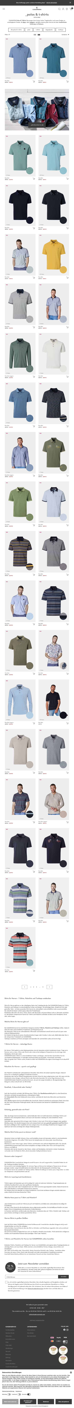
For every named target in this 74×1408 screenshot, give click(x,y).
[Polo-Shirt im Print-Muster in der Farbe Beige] (53, 651)
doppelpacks (49, 30)
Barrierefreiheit (31, 1336)
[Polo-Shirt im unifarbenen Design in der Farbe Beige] (53, 799)
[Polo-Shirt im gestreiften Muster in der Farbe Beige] (20, 552)
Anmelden (63, 1276)
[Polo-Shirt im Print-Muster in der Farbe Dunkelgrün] (53, 453)
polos (28, 30)
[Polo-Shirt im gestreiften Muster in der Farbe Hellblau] (53, 502)
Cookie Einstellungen (12, 1367)
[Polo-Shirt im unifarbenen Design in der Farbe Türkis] (20, 403)
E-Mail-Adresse (11, 1277)
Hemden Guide (10, 1333)
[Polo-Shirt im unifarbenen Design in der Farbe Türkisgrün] (20, 156)
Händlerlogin (9, 1348)
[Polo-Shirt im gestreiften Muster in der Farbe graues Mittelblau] (53, 552)
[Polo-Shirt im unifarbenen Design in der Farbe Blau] (20, 849)
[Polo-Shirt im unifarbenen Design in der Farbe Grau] (20, 750)
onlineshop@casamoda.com (37, 1314)
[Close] (70, 3)
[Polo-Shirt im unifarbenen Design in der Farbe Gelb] (53, 255)
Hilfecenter (9, 1336)
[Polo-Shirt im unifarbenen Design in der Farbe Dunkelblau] (20, 205)
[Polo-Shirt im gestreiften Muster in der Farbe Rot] (20, 948)
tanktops (60, 30)
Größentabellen (10, 1330)
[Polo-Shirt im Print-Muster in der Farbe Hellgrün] (20, 304)
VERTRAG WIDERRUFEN (37, 1320)
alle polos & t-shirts (16, 30)
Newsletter (9, 1360)
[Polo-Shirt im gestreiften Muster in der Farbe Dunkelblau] (53, 403)
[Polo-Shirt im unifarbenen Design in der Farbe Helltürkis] (53, 156)
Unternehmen (31, 1330)
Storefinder (30, 1333)
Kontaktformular (10, 1339)
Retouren (8, 1354)
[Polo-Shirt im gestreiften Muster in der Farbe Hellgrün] (53, 898)
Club (7, 1342)
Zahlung (8, 1357)
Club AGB (8, 1345)
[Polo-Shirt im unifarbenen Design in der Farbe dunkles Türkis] (53, 58)
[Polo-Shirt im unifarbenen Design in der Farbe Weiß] (53, 354)
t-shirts (38, 30)
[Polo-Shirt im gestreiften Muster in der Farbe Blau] (20, 898)
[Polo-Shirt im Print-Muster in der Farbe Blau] (53, 304)
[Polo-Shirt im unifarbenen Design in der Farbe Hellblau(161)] (20, 58)
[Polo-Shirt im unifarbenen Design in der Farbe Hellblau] (20, 453)
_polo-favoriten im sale (37, 125)
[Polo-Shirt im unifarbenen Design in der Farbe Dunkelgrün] (20, 651)
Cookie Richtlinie (10, 1363)
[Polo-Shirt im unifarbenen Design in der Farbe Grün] (20, 354)
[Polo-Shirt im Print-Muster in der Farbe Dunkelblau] (53, 849)
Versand (8, 1351)
